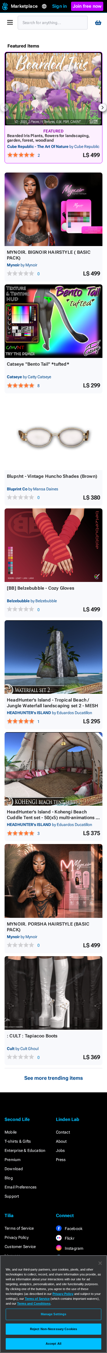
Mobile (11, 1132)
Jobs (60, 1150)
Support (12, 1196)
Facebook (73, 1228)
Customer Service (20, 1246)
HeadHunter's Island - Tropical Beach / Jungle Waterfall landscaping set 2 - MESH (52, 702)
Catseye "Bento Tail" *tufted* (38, 364)
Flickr (69, 1238)
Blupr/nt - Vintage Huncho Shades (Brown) (52, 476)
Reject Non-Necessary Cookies (53, 1329)
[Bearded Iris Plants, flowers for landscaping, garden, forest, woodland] (53, 88)
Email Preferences (21, 1187)
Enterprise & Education (25, 1150)
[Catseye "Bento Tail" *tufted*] (53, 321)
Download (14, 1168)
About (61, 1141)
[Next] (102, 108)
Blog (9, 1178)
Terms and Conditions (34, 1303)
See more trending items (53, 1078)
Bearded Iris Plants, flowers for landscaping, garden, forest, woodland (48, 137)
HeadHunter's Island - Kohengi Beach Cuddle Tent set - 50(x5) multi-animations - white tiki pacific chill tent (52, 817)
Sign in (59, 6)
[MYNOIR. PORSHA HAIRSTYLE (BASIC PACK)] (53, 881)
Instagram (74, 1248)
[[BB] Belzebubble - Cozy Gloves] (53, 545)
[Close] (100, 1263)
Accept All (53, 1343)
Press (61, 1159)
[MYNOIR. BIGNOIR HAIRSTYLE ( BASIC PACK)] (53, 209)
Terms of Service (19, 1228)
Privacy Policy (17, 1237)
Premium (13, 1159)
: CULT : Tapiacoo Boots (32, 1036)
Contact (63, 1132)
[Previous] (5, 108)
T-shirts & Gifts (18, 1141)
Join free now (87, 6)
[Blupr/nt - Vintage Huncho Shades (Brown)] (53, 433)
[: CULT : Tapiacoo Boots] (53, 993)
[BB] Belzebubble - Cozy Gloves (40, 588)
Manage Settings (53, 1314)
